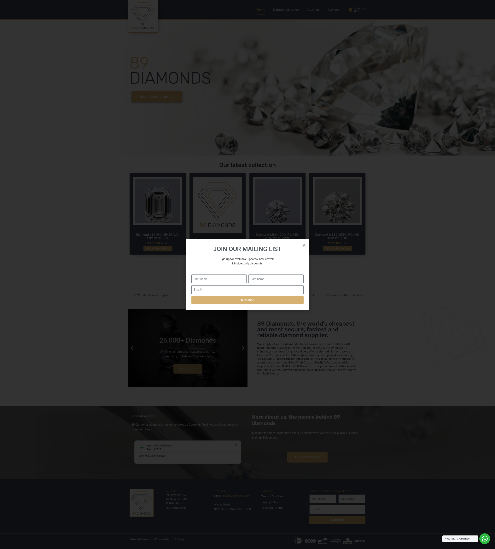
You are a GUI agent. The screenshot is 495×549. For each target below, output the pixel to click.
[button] (304, 244)
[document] (247, 274)
